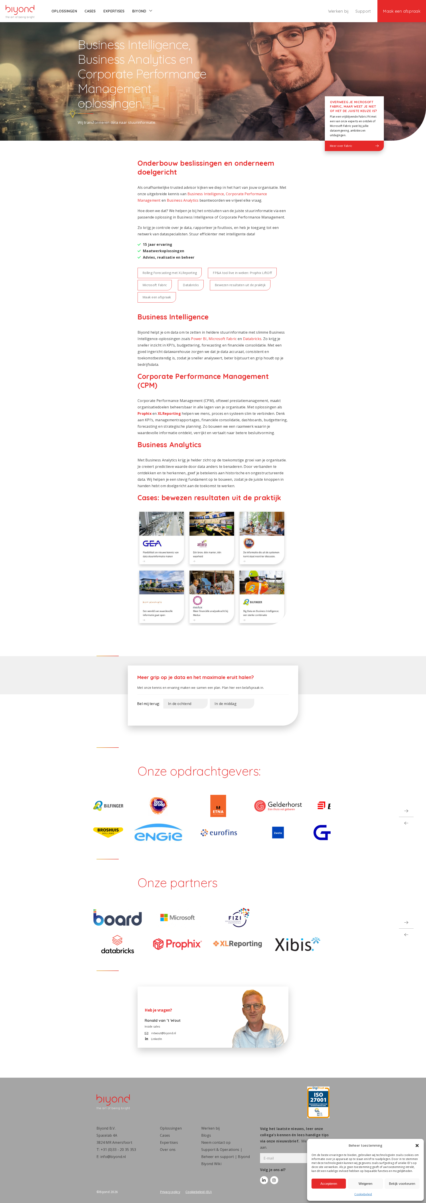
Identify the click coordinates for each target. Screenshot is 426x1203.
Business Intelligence (205, 193)
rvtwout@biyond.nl (163, 1033)
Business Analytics (183, 200)
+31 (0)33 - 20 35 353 (118, 1149)
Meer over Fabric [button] (341, 146)
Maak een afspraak (401, 11)
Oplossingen (64, 11)
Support (363, 11)
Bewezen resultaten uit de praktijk (240, 285)
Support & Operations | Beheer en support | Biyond (225, 1153)
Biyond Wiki (211, 1163)
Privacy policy (170, 1192)
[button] (417, 1145)
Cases (90, 11)
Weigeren (365, 1183)
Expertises (114, 11)
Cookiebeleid (363, 1194)
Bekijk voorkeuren (402, 1183)
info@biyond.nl (113, 1156)
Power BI (199, 338)
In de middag (226, 703)
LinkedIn (156, 1039)
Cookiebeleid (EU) (198, 1192)
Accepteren (328, 1183)
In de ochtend (179, 703)
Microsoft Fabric (154, 285)
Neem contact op (216, 1142)
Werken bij (338, 11)
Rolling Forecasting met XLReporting (169, 273)
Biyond (139, 11)
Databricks (191, 285)
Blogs (206, 1135)
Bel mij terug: (148, 703)
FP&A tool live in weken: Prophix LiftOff (242, 273)
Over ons (168, 1149)
